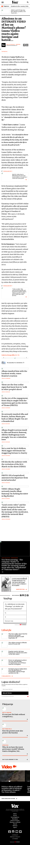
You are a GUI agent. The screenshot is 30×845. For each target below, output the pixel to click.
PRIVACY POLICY (15, 837)
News (15, 814)
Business (15, 819)
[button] (26, 357)
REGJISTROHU (7, 693)
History (15, 825)
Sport (15, 827)
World (15, 824)
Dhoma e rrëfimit (15, 822)
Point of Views (15, 820)
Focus (15, 815)
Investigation (15, 817)
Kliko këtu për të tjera (20, 589)
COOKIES (15, 838)
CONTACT (15, 835)
